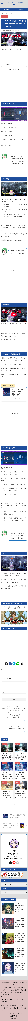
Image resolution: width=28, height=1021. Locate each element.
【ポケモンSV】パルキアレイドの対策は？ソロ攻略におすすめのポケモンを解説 (20, 776)
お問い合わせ (15, 982)
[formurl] (17, 862)
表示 (10, 64)
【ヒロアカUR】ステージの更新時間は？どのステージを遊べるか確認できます (20, 922)
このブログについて (6, 982)
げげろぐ (14, 4)
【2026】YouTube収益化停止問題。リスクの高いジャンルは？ (19, 907)
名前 (3, 692)
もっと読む (15, 804)
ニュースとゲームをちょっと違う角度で (14, 1013)
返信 (24, 720)
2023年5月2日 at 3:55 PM (12, 706)
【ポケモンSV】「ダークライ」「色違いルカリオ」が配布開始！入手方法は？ (7, 795)
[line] (17, 663)
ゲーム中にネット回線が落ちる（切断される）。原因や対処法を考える (19, 952)
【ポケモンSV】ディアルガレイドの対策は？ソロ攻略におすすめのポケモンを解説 (7, 776)
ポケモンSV (5, 669)
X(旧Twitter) (7, 9)
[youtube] (14, 862)
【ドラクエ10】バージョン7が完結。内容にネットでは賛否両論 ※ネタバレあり (20, 937)
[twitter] (6, 663)
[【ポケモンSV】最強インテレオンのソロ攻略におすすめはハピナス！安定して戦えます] (14, 663)
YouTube (21, 9)
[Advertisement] (14, 86)
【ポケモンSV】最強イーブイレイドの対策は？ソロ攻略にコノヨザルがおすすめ (20, 795)
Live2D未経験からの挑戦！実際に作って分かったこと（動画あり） (20, 967)
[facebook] (10, 663)
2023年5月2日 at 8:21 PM (14, 726)
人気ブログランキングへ (14, 624)
